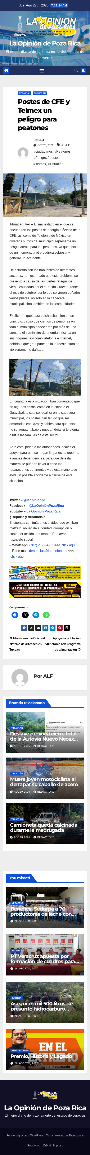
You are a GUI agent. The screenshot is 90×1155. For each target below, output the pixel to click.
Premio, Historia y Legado (41, 1056)
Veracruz (17, 903)
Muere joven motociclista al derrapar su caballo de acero (44, 781)
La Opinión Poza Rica (43, 511)
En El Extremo (20, 1050)
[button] (76, 70)
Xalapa (16, 950)
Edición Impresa (53, 1145)
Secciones (33, 1145)
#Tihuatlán (55, 164)
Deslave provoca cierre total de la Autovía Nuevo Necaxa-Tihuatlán (44, 739)
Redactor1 (46, 746)
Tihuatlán (40, 93)
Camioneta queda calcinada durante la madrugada (43, 827)
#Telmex (39, 164)
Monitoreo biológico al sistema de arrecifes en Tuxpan (27, 643)
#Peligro (39, 157)
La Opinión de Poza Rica (45, 43)
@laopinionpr (34, 500)
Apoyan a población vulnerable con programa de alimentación (63, 643)
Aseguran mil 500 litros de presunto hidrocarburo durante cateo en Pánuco (41, 1009)
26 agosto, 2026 (26, 921)
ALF (42, 140)
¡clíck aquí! (68, 545)
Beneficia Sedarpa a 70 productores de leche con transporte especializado (41, 914)
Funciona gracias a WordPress (25, 1135)
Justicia (16, 998)
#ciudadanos (43, 151)
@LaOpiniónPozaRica (46, 505)
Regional (24, 93)
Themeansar (76, 1135)
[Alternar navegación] (42, 70)
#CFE (66, 145)
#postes (53, 157)
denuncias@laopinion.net (48, 551)
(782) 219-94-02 (41, 545)
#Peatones (62, 151)
